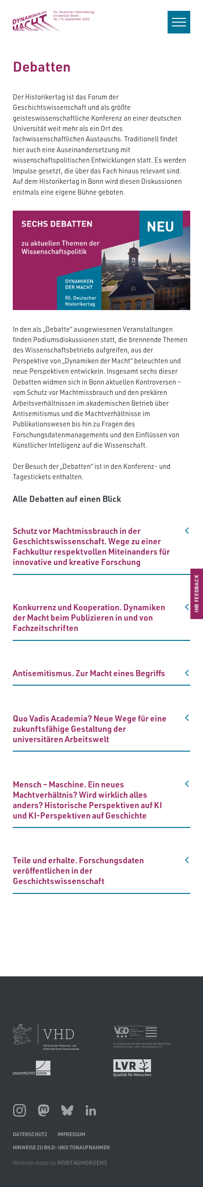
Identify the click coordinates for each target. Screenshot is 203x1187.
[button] (101, 546)
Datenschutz (30, 1134)
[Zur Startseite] (53, 21)
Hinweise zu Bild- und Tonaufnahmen (61, 1147)
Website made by (60, 1162)
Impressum (71, 1134)
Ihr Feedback (196, 593)
